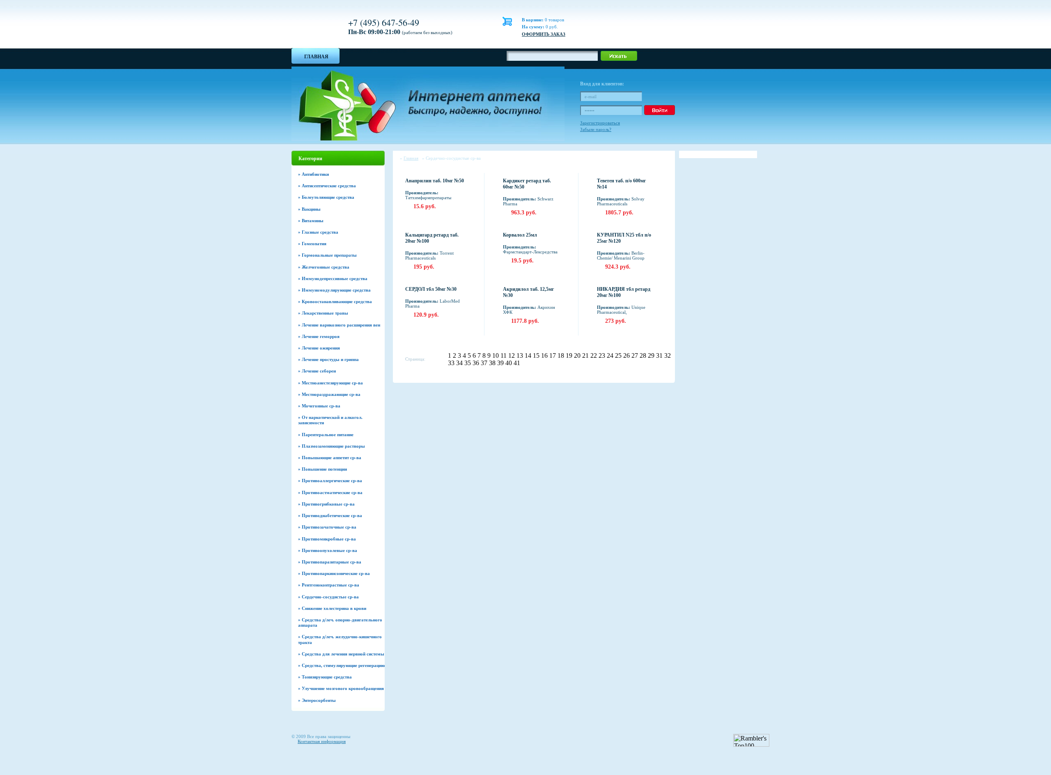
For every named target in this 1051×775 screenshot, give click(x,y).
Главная (316, 57)
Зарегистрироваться (600, 122)
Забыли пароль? (595, 129)
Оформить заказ (543, 34)
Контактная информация (322, 741)
